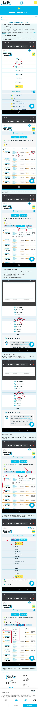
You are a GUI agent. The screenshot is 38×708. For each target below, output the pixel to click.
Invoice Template (26, 679)
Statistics (22, 700)
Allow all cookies (29, 705)
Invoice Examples (26, 678)
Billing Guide (25, 684)
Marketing (32, 700)
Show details (33, 702)
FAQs (24, 685)
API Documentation (26, 686)
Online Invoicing (25, 680)
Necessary (3, 700)
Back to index (5, 19)
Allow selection (15, 705)
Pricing (24, 676)
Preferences (13, 700)
